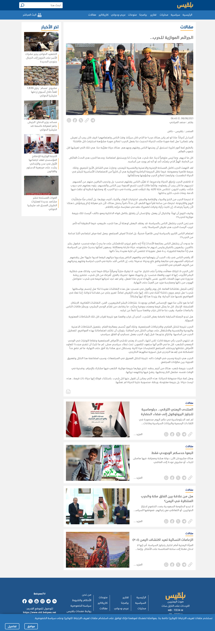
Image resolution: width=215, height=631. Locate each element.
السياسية (140, 603)
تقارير (153, 15)
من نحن (86, 594)
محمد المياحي (178, 122)
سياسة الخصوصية (81, 606)
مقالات (92, 15)
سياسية (175, 15)
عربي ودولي (118, 15)
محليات (164, 15)
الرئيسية (187, 15)
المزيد (139, 434)
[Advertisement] (32, 257)
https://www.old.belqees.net (39, 612)
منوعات (132, 15)
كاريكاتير (103, 15)
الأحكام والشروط (81, 600)
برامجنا (143, 15)
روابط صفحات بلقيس (79, 611)
